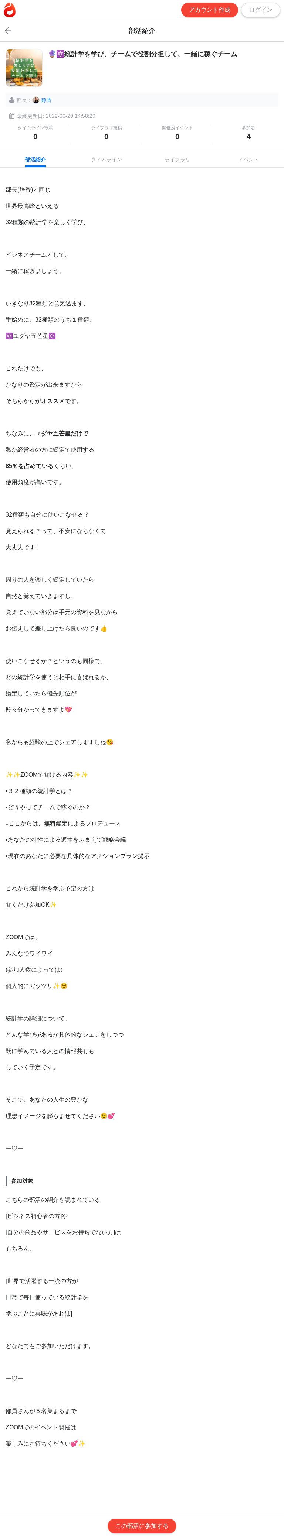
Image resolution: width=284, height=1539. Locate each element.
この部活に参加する (142, 1526)
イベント (248, 160)
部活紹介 (35, 160)
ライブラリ (177, 160)
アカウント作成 (209, 10)
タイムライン (106, 160)
